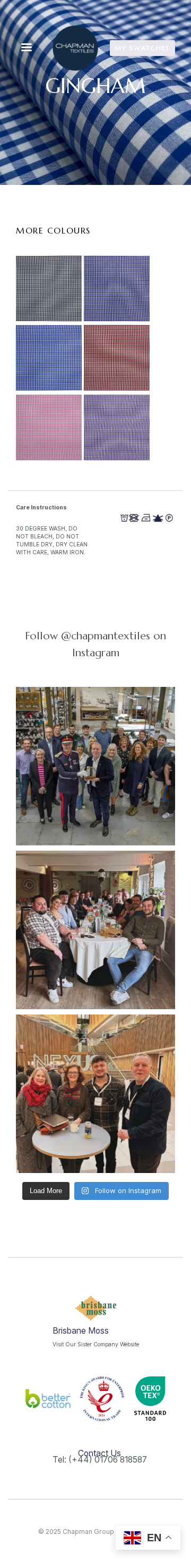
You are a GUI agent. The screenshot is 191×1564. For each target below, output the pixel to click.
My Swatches (142, 48)
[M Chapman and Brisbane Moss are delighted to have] (95, 766)
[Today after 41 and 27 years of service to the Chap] (95, 930)
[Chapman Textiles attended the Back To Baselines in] (95, 1093)
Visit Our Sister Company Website (96, 1344)
